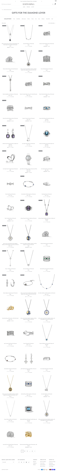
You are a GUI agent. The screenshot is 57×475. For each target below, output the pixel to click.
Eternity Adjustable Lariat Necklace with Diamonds (10, 94)
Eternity (28, 18)
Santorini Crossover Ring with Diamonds (28, 118)
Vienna (32, 18)
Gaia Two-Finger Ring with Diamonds (10, 218)
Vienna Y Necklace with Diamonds (10, 268)
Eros (36, 18)
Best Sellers (18, 18)
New (14, 18)
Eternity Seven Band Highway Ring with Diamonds (10, 118)
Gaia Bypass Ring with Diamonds (47, 194)
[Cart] (54, 4)
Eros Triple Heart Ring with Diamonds (46, 168)
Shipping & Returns (52, 464)
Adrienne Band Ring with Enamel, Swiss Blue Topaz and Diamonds (28, 420)
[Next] (34, 451)
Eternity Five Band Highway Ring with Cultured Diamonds (28, 94)
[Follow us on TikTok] (29, 462)
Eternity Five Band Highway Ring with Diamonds (46, 43)
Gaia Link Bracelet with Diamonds (28, 343)
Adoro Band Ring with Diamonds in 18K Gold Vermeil (10, 318)
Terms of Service (42, 466)
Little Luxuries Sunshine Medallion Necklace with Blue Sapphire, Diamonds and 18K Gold (28, 319)
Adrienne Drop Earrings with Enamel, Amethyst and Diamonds (10, 144)
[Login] (52, 4)
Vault (52, 18)
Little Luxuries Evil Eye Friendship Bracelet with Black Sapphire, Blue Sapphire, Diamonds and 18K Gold (28, 293)
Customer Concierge (52, 461)
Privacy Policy (42, 463)
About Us (34, 461)
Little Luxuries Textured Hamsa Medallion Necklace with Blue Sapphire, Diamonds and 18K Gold (46, 420)
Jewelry (24, 6)
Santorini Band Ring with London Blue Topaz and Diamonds (46, 119)
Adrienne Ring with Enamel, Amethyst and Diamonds (28, 218)
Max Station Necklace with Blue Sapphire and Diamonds (46, 292)
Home (2, 9)
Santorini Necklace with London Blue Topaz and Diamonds (46, 344)
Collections (28, 6)
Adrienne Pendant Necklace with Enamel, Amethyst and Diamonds (46, 219)
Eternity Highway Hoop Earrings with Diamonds (10, 292)
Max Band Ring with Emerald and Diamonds (46, 268)
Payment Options (42, 464)
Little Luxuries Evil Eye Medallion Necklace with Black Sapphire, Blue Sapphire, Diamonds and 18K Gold (28, 69)
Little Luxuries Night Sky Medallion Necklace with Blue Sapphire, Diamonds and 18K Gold (28, 244)
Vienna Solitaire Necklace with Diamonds (10, 419)
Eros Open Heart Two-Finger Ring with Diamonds (10, 168)
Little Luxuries (24, 18)
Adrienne (43, 18)
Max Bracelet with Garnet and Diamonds (10, 368)
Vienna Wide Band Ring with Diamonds (47, 68)
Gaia (39, 18)
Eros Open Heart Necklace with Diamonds (28, 143)
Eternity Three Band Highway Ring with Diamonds (46, 94)
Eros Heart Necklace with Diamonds (46, 393)
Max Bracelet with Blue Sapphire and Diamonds (28, 194)
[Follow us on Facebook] (19, 462)
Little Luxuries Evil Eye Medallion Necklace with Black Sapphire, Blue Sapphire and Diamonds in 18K (10, 394)
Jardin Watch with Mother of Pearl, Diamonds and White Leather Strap (28, 169)
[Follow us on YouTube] (26, 462)
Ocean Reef (48, 18)
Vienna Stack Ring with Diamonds (10, 194)
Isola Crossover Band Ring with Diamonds (10, 343)
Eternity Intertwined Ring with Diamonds (47, 243)
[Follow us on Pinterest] (24, 462)
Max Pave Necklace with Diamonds (28, 268)
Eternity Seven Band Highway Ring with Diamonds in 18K (28, 444)
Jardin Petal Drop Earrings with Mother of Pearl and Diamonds (28, 369)
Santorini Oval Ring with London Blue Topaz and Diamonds (46, 144)
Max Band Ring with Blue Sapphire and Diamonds (28, 393)
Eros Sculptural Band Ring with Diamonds (46, 368)
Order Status (51, 463)
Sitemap (34, 464)
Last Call (32, 6)
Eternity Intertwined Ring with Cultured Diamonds (10, 68)
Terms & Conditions (43, 461)
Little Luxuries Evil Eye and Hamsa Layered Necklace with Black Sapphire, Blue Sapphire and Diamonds (10, 44)
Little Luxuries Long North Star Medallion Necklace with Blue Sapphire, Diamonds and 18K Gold (46, 319)
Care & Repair (51, 466)
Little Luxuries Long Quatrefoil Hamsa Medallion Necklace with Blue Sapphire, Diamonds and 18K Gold (10, 244)
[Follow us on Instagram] (21, 462)
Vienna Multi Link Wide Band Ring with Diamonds (10, 444)
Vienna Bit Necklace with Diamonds (28, 43)
